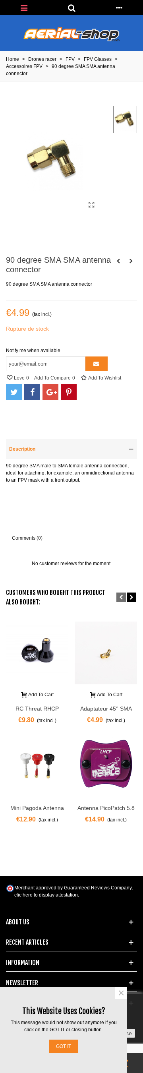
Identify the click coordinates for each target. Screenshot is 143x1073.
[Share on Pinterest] (69, 392)
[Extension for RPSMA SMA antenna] (118, 261)
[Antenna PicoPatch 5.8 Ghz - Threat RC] (106, 764)
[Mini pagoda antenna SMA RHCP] (37, 764)
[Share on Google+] (50, 392)
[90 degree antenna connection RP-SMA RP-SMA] (131, 261)
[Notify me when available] (96, 363)
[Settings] (119, 7)
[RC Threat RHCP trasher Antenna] (37, 652)
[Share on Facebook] (32, 392)
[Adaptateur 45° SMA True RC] (106, 652)
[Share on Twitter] (14, 392)
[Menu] (24, 7)
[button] (121, 597)
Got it (63, 1046)
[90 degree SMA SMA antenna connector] (91, 205)
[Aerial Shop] (71, 34)
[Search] (71, 7)
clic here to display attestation (46, 895)
